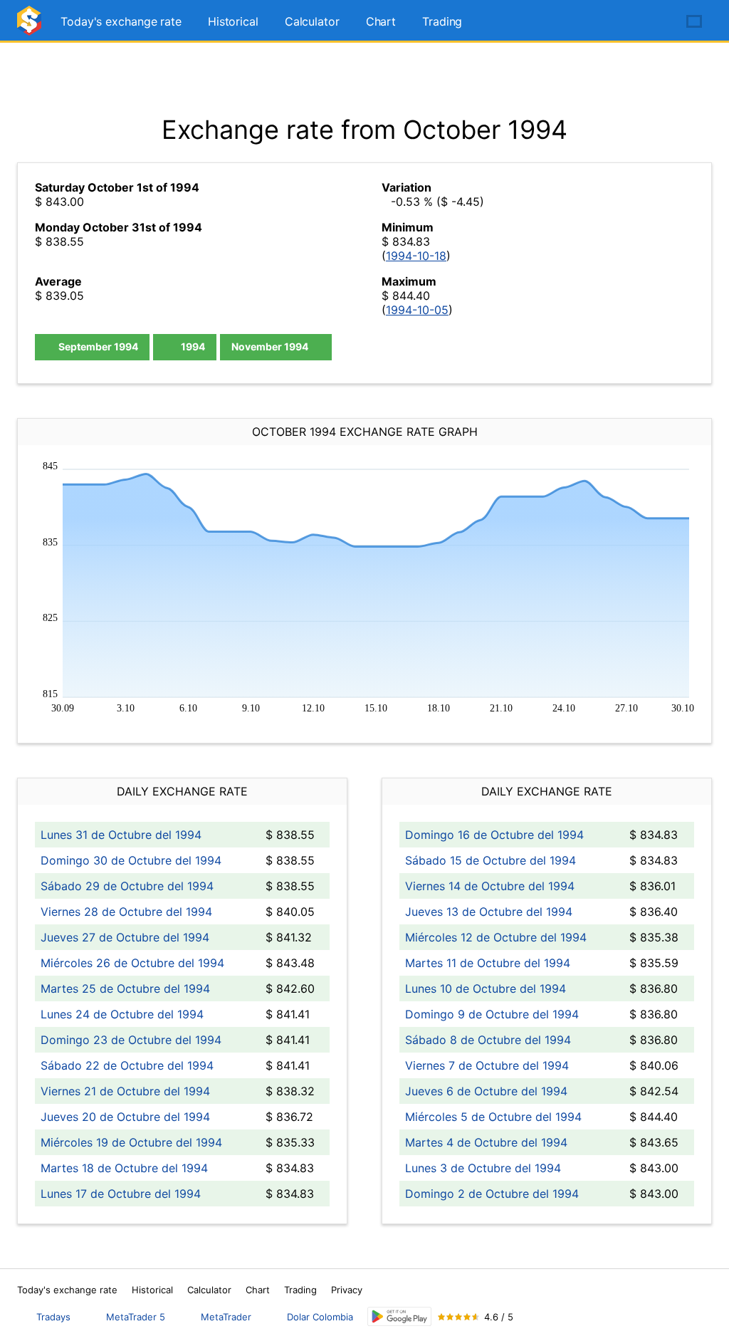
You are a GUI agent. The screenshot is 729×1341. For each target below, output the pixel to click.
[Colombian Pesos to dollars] (31, 27)
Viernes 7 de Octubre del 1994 (487, 1065)
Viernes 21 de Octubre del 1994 (125, 1091)
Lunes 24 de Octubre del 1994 (122, 1014)
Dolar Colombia (320, 1316)
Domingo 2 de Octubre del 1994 (492, 1193)
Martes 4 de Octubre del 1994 (486, 1142)
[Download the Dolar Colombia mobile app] (399, 1316)
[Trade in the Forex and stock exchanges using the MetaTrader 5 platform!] (653, 22)
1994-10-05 (417, 310)
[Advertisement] (364, 78)
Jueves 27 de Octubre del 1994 (125, 937)
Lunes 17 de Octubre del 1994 (121, 1193)
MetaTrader (226, 1316)
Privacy (346, 1289)
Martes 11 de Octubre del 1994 (487, 963)
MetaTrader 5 (135, 1316)
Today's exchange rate (121, 21)
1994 (192, 346)
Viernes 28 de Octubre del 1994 (126, 911)
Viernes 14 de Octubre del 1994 (490, 886)
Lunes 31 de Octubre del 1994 (121, 835)
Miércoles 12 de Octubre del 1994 (496, 937)
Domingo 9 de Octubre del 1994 (492, 1014)
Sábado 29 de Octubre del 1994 (127, 886)
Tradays (53, 1316)
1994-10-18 (416, 256)
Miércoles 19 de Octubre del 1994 (131, 1142)
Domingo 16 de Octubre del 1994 (494, 835)
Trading (442, 21)
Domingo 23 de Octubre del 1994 (131, 1040)
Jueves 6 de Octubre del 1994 (486, 1091)
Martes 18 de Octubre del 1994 (124, 1168)
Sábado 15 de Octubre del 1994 (490, 860)
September (97, 346)
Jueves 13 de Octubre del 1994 (488, 911)
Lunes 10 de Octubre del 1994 (485, 988)
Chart (381, 21)
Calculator (312, 21)
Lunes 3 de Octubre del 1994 (483, 1168)
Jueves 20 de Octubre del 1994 (125, 1117)
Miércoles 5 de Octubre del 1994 (493, 1117)
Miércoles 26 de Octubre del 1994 (132, 963)
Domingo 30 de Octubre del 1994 (131, 860)
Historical (233, 21)
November (269, 346)
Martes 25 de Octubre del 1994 (125, 988)
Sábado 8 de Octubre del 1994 (488, 1040)
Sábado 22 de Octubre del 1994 (127, 1065)
